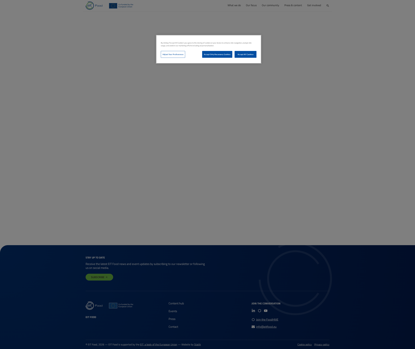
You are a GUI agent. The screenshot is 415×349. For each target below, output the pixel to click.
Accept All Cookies (245, 54)
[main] (208, 49)
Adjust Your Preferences (173, 54)
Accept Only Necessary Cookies (217, 54)
